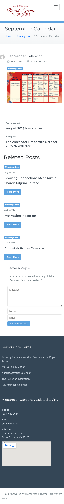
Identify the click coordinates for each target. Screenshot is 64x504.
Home (8, 36)
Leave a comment (40, 61)
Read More (13, 192)
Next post (11, 136)
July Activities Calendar (14, 384)
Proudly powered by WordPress (19, 493)
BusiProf (53, 493)
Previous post (13, 123)
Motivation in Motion (20, 216)
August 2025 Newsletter (24, 128)
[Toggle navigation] (56, 7)
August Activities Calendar (24, 248)
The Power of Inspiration (16, 378)
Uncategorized (24, 36)
